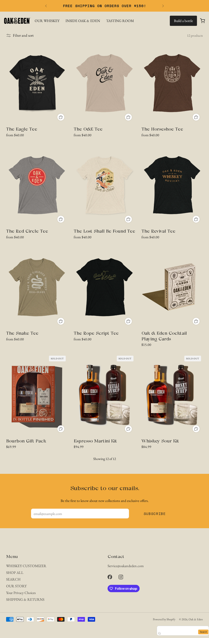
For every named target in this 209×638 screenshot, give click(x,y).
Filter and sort (23, 35)
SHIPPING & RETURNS (25, 599)
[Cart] (202, 20)
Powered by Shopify (164, 619)
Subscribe (155, 513)
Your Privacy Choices (21, 592)
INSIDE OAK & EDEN (83, 20)
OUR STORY (16, 586)
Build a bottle (183, 20)
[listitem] (104, 6)
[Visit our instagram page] (120, 576)
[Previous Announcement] (46, 6)
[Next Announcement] (163, 6)
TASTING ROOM (120, 20)
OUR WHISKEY (47, 20)
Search (203, 632)
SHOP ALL (14, 572)
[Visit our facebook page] (109, 576)
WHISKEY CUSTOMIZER (26, 565)
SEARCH (13, 579)
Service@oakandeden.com (126, 565)
